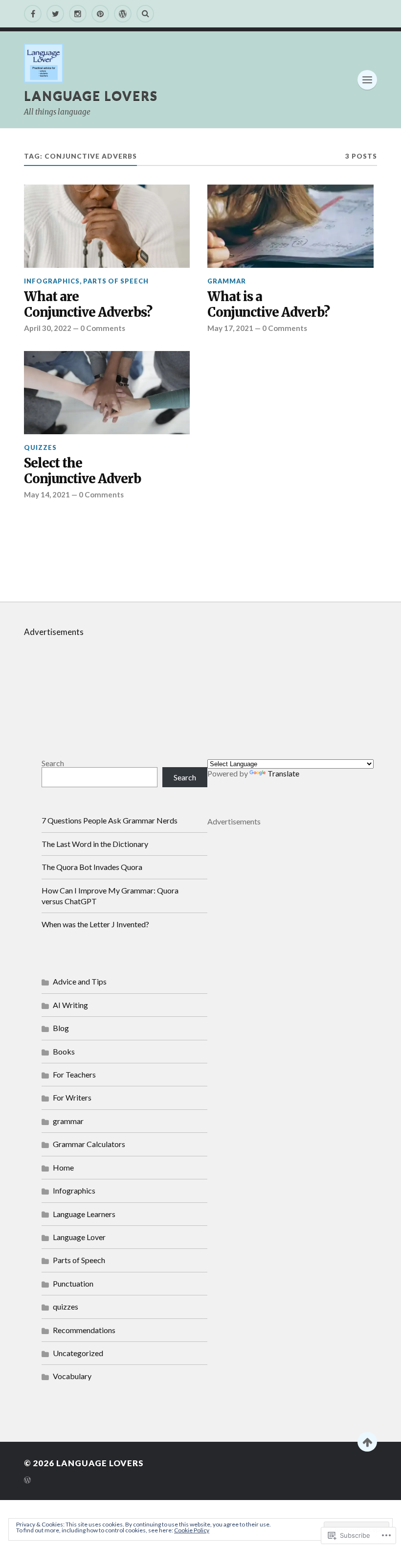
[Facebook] (33, 14)
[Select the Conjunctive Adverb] (107, 392)
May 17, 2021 (230, 328)
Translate (283, 773)
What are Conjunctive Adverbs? (88, 304)
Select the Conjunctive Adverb (82, 471)
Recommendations (84, 1330)
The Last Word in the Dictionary (95, 843)
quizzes (40, 447)
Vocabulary (72, 1376)
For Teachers (74, 1074)
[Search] (145, 14)
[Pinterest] (100, 14)
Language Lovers (91, 95)
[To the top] (367, 1442)
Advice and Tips (80, 981)
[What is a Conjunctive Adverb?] (290, 226)
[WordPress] (123, 14)
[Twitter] (55, 14)
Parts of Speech (116, 281)
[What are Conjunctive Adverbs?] (107, 226)
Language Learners (84, 1214)
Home (63, 1167)
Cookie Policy (191, 1530)
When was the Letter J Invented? (95, 924)
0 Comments (102, 328)
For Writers (72, 1097)
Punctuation (73, 1283)
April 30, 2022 (47, 328)
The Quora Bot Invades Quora (92, 866)
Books (64, 1051)
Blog (61, 1028)
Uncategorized (78, 1353)
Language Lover (79, 1237)
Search (53, 763)
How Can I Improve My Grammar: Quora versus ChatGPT (110, 896)
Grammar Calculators (89, 1144)
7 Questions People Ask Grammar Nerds (110, 820)
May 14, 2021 (47, 494)
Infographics (52, 281)
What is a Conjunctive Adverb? (268, 304)
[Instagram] (78, 14)
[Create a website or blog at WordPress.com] (27, 1480)
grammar (226, 281)
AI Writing (70, 1004)
